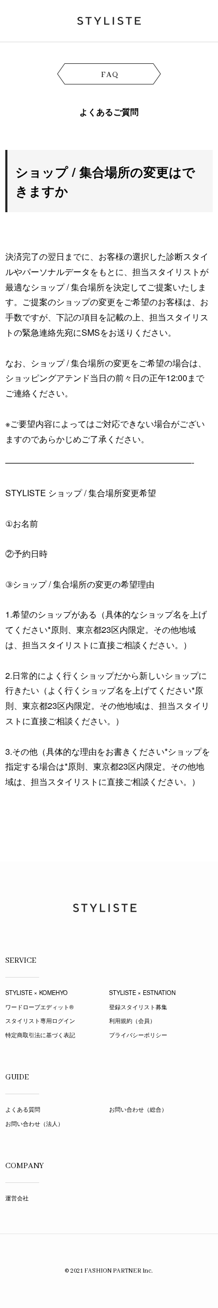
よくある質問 (22, 1109)
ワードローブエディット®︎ (39, 1006)
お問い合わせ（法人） (34, 1123)
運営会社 (17, 1197)
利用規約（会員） (132, 1020)
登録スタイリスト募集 (138, 1006)
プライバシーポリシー (138, 1034)
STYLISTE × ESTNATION (142, 992)
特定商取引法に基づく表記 (40, 1034)
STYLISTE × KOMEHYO (36, 992)
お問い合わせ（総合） (138, 1109)
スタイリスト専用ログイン (40, 1020)
